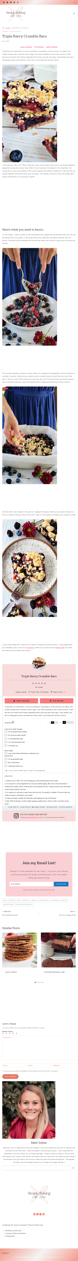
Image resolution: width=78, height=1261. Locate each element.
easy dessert (43, 900)
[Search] (73, 1168)
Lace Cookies (11, 972)
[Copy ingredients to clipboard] (13, 722)
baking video (60, 648)
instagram (30, 648)
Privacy (5, 1253)
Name (5, 1065)
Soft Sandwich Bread (10, 913)
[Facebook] (3, 2)
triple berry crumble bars (24, 904)
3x (71, 722)
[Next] (73, 956)
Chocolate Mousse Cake (54, 972)
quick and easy (15, 31)
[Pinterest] (14, 2)
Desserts (5, 31)
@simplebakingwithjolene (30, 817)
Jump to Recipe (26, 47)
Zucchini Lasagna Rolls (67, 913)
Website (57, 1065)
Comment (7, 1037)
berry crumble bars (23, 900)
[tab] (35, 982)
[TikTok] (17, 2)
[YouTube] (10, 2)
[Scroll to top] (73, 1253)
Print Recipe (39, 47)
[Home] (3, 28)
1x (64, 722)
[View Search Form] (74, 2)
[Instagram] (7, 2)
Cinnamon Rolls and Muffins (15, 1233)
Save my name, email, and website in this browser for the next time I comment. (31, 1071)
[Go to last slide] (4, 956)
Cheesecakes (10, 1236)
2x (68, 722)
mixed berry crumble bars (58, 900)
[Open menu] (74, 13)
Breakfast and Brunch (13, 1231)
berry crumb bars (9, 900)
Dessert (34, 900)
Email (30, 1065)
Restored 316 (59, 1257)
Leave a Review (51, 47)
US (52, 722)
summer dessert (8, 904)
